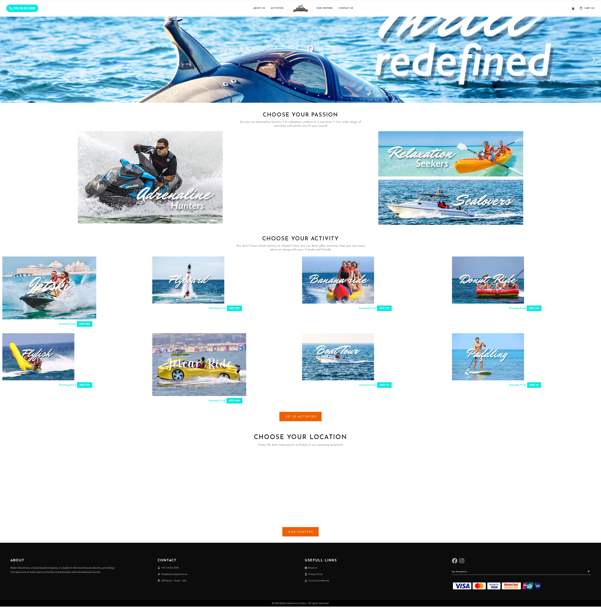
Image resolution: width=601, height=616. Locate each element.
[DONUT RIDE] (488, 280)
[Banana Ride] (338, 280)
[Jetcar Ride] (199, 364)
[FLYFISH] (38, 356)
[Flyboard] (188, 280)
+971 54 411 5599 (24, 8)
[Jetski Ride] (49, 287)
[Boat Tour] (338, 356)
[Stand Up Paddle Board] (488, 356)
